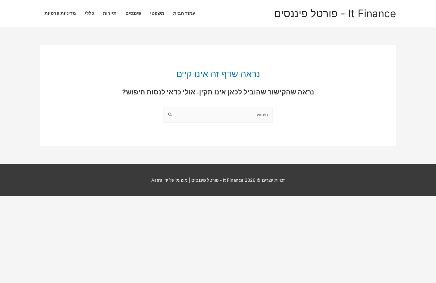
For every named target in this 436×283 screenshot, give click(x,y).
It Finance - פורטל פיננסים (335, 13)
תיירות (110, 13)
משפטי (157, 13)
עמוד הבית (184, 13)
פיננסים (133, 13)
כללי (89, 13)
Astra (156, 180)
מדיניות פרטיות (60, 13)
